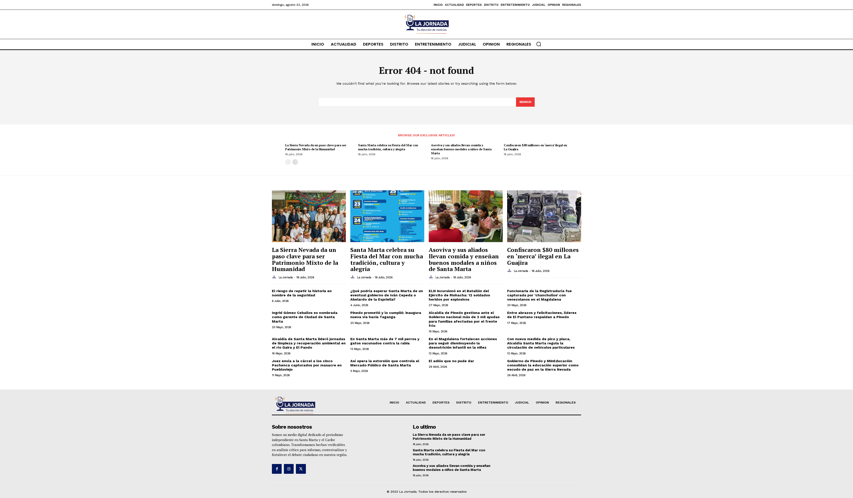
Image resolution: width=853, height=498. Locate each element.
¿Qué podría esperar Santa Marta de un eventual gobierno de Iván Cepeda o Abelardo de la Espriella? (386, 295)
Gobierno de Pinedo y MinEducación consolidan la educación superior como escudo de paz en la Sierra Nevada (542, 365)
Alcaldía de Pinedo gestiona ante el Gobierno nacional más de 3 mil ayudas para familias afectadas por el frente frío (464, 319)
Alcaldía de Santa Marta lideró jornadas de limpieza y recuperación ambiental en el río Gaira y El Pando (309, 343)
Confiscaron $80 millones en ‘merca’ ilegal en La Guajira (535, 147)
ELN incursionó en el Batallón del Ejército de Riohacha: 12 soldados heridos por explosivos (459, 295)
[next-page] (295, 162)
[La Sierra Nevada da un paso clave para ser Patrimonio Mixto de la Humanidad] (309, 216)
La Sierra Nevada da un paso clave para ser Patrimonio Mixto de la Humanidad (315, 147)
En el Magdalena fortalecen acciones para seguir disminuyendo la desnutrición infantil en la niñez (463, 343)
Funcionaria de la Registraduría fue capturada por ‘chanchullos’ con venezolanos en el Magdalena (539, 295)
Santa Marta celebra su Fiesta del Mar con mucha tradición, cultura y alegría (388, 147)
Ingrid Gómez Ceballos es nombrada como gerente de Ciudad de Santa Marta (304, 317)
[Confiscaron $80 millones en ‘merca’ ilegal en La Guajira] (544, 216)
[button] (538, 44)
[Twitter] (301, 469)
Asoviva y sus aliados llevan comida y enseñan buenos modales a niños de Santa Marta (461, 149)
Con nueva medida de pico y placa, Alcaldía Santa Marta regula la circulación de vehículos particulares (541, 343)
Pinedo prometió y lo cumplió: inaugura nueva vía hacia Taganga (385, 315)
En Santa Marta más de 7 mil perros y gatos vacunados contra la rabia (384, 341)
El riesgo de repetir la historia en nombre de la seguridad (302, 293)
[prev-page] (288, 162)
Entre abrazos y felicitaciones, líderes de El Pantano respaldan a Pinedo (541, 315)
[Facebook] (277, 469)
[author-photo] (275, 277)
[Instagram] (289, 469)
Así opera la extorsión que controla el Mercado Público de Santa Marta (384, 363)
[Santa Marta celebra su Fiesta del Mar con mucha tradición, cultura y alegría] (387, 216)
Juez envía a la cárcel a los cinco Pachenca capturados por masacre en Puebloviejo (307, 365)
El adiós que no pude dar (451, 361)
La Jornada (286, 277)
